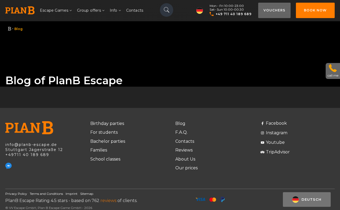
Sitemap (86, 194)
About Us (185, 159)
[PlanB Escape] (9, 29)
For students (104, 132)
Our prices (186, 167)
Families (98, 150)
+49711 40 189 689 (27, 154)
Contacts (134, 10)
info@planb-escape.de (31, 144)
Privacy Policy (16, 194)
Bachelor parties (107, 141)
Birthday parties (107, 123)
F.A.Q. (181, 132)
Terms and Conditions (46, 194)
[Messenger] (8, 166)
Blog (180, 123)
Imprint (72, 194)
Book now (315, 10)
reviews (108, 200)
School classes (105, 159)
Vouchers (274, 10)
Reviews (184, 150)
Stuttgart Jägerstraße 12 (34, 149)
